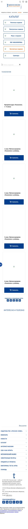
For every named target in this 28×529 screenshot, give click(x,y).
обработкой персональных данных (9, 512)
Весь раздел (22, 425)
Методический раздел (8, 454)
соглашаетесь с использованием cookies (10, 510)
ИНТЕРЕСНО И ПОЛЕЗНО (14, 310)
